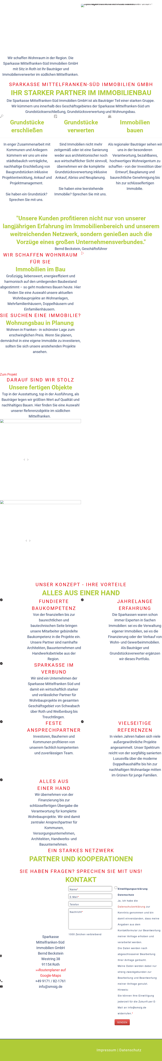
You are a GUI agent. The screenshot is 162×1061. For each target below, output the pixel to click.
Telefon (74, 904)
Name (74, 889)
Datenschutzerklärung (132, 906)
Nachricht (76, 912)
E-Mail (74, 897)
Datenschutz (130, 1050)
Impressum (106, 1050)
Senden (122, 1022)
